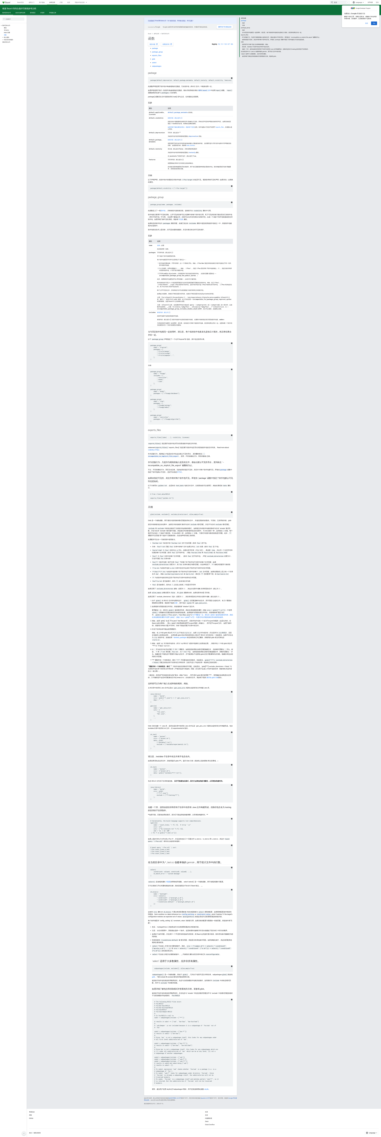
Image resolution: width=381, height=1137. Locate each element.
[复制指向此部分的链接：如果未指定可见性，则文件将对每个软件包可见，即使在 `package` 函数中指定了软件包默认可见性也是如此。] (162, 481)
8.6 (232, 44)
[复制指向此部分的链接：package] (158, 73)
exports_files (156, 55)
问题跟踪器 (208, 1118)
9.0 (226, 44)
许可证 (179, 472)
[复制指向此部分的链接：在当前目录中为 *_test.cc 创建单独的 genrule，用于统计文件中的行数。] (225, 862)
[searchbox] (13, 19)
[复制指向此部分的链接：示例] (154, 175)
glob (153, 59)
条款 (30, 1133)
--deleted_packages (180, 637)
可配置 (168, 882)
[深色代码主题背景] (232, 78)
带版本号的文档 (80, 2)
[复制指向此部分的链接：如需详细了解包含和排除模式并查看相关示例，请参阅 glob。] (208, 989)
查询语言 (33, 12)
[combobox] (340, 2)
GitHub (370, 2)
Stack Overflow (210, 1124)
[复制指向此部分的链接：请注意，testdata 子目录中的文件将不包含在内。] (193, 756)
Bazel (149, 33)
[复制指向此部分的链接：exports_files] (163, 430)
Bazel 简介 (20, 2)
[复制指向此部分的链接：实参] (154, 103)
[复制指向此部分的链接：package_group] (166, 197)
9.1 (222, 44)
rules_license (190, 145)
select (154, 63)
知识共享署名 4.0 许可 (175, 1098)
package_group (157, 52)
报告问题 (154, 44)
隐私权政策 (37, 1133)
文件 (204, 90)
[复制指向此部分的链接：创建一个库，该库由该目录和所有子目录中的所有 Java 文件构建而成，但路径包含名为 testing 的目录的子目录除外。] (170, 810)
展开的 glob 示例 (212, 677)
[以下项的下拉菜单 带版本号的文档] (87, 2)
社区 (68, 2)
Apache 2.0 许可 (205, 1098)
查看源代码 (167, 44)
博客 (30, 1115)
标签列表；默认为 (163, 312)
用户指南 (42, 2)
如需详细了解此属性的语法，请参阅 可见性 (181, 127)
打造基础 (151, 20)
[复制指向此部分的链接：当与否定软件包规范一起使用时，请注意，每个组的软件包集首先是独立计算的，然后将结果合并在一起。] (160, 335)
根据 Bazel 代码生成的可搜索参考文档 (19, 8)
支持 (206, 1115)
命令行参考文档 (20, 12)
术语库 (42, 12)
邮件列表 (173, 20)
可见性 (181, 219)
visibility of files (153, 450)
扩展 (61, 2)
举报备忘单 (52, 12)
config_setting (188, 914)
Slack (206, 1121)
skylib (206, 1089)
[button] (13, 25)
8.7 (229, 44)
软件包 (163, 211)
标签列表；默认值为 (175, 118)
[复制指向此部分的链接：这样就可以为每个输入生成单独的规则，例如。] (192, 684)
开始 (374, 23)
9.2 (219, 44)
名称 (158, 245)
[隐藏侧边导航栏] (24, 1133)
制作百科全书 (6, 12)
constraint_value (203, 914)
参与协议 (183, 20)
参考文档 (52, 2)
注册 (191, 20)
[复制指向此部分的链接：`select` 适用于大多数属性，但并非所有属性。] (202, 961)
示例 (175, 603)
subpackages (156, 66)
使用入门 (31, 2)
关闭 (366, 23)
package (155, 48)
